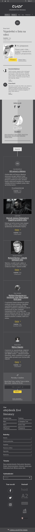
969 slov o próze (18, 468)
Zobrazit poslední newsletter (17, 395)
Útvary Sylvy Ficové (8, 468)
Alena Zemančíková (9, 134)
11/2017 (17, 51)
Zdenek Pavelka (8, 137)
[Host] (24, 489)
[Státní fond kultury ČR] (24, 518)
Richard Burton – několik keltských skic (17, 259)
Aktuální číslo (7, 418)
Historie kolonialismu (13, 466)
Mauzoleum (28, 464)
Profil (9, 80)
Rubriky (7, 14)
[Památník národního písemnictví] (24, 511)
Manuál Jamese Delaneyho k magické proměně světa (17, 219)
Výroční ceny (28, 466)
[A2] (24, 496)
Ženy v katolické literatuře (9, 464)
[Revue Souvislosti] (24, 503)
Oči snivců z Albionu (17, 171)
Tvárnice (20, 418)
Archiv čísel (21, 424)
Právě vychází (20, 464)
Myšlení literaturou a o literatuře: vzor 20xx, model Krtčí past (17, 297)
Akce (23, 14)
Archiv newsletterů (17, 398)
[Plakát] (17, 247)
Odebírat (17, 391)
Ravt (19, 14)
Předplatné (21, 428)
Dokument (21, 466)
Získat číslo (21, 60)
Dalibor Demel (17, 134)
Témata (13, 14)
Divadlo (5, 466)
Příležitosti (27, 14)
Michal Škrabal (15, 135)
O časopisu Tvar (23, 421)
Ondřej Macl (22, 135)
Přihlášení (13, 60)
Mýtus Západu (17, 347)
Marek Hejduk (8, 135)
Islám (24, 468)
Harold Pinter (25, 134)
